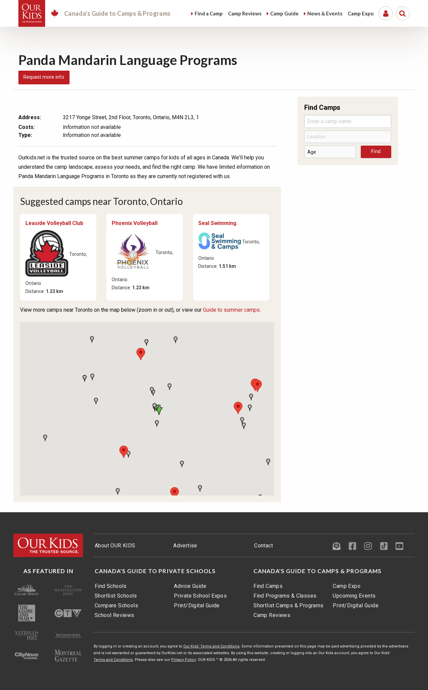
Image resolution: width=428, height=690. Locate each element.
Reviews (244, 13)
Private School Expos (200, 596)
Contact (263, 545)
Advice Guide (190, 586)
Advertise (185, 545)
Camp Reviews (271, 615)
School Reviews (114, 615)
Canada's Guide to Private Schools (155, 571)
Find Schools (111, 586)
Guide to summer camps (231, 310)
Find (209, 13)
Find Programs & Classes (284, 596)
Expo (360, 13)
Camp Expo (346, 586)
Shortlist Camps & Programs (288, 605)
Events (324, 13)
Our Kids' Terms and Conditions (211, 646)
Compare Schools (116, 605)
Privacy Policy (183, 660)
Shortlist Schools (116, 596)
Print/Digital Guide (197, 605)
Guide (284, 13)
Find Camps (268, 586)
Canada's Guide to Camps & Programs (317, 571)
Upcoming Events (354, 596)
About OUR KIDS (115, 545)
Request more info (43, 77)
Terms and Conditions (113, 660)
